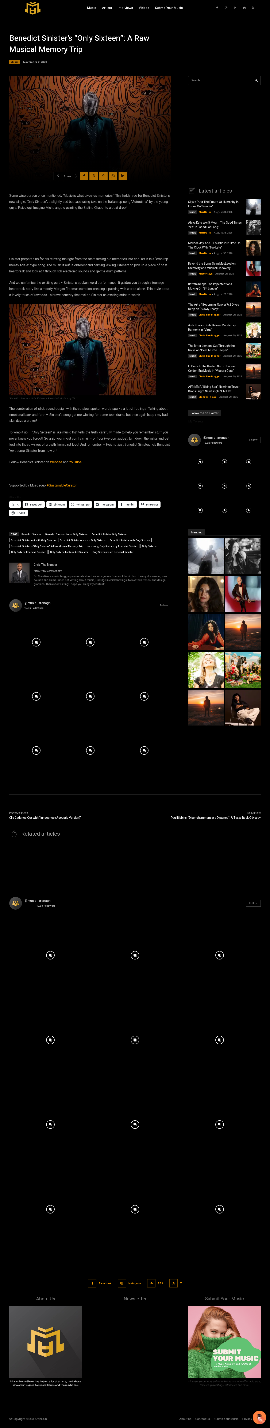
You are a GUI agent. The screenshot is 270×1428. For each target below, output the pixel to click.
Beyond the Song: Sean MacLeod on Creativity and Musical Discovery (212, 265)
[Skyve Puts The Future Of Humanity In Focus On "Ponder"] (206, 556)
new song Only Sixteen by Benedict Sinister (113, 546)
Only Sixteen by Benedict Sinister (69, 551)
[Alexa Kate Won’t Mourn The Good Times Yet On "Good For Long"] (243, 556)
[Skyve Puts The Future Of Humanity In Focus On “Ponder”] (253, 207)
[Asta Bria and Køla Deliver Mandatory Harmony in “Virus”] (253, 330)
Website (56, 462)
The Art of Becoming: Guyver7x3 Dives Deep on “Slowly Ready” (213, 306)
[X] (253, 7)
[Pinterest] (103, 176)
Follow (164, 605)
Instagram (134, 1283)
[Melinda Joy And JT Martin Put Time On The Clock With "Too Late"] (206, 594)
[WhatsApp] (113, 176)
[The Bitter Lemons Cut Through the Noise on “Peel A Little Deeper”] (253, 350)
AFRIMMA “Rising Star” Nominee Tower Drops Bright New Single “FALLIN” (214, 389)
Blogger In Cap (207, 396)
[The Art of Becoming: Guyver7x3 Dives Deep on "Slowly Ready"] (243, 632)
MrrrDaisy (205, 211)
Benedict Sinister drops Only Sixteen (66, 534)
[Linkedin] (235, 7)
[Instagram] (226, 7)
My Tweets (195, 421)
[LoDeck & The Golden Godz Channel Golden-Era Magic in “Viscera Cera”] (253, 371)
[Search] (256, 80)
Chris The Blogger (45, 565)
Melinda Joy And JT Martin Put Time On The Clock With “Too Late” (214, 245)
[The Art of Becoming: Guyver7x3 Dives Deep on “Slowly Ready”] (253, 309)
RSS (160, 1283)
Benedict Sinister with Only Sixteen (130, 540)
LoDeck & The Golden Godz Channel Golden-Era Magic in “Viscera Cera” (211, 368)
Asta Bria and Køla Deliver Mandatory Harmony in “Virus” (212, 327)
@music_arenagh (37, 603)
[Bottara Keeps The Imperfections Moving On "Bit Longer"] (206, 632)
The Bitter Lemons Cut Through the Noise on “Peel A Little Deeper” (211, 348)
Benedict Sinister (31, 534)
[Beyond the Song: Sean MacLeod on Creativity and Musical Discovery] (253, 268)
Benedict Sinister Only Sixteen (109, 534)
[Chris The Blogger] (19, 575)
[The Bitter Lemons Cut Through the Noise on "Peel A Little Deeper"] (243, 670)
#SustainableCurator (62, 485)
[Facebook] (217, 7)
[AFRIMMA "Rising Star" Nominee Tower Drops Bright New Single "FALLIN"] (243, 708)
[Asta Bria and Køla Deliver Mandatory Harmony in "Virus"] (206, 670)
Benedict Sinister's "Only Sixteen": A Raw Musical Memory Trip (47, 546)
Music (14, 62)
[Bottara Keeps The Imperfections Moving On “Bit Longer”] (253, 289)
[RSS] (151, 1283)
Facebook (105, 1283)
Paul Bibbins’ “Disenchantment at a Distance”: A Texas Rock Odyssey (216, 818)
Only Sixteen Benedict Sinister (28, 551)
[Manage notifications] (261, 1420)
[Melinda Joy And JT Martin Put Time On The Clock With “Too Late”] (253, 248)
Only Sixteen (149, 546)
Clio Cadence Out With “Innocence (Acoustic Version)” (45, 818)
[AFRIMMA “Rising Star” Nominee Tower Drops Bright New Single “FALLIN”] (253, 391)
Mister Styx (205, 273)
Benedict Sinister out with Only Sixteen (33, 540)
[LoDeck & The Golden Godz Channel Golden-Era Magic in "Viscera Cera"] (206, 708)
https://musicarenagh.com (48, 571)
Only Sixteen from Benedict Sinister (113, 551)
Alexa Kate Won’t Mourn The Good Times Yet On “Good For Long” (215, 224)
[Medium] (244, 7)
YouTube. (75, 462)
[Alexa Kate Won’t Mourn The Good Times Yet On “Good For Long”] (253, 227)
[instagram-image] (36, 642)
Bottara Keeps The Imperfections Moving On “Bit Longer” (210, 286)
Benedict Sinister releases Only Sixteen (82, 540)
